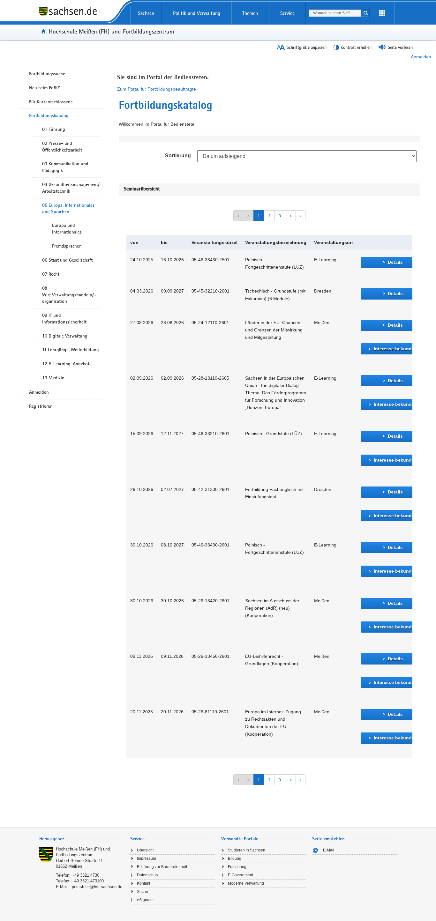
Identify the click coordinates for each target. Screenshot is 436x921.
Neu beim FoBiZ (44, 88)
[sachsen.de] (81, 16)
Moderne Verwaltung (246, 883)
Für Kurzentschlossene (51, 102)
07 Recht (50, 274)
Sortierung (178, 155)
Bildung (234, 858)
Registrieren (41, 406)
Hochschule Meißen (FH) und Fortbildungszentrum (111, 31)
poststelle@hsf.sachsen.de (97, 886)
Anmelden (421, 56)
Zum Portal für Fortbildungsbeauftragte (156, 89)
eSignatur (145, 900)
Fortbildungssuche (47, 74)
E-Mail (328, 850)
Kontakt (143, 883)
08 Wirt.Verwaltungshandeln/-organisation (69, 294)
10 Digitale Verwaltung (64, 336)
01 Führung (53, 129)
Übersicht (145, 850)
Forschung (237, 867)
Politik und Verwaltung (196, 13)
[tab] (81, 839)
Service (287, 13)
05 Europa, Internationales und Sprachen (68, 208)
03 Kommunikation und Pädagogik (65, 167)
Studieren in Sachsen (246, 850)
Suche (142, 891)
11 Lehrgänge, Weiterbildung (70, 350)
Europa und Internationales (67, 228)
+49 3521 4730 (85, 875)
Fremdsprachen (67, 246)
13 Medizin (53, 378)
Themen (250, 13)
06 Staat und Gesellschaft (67, 260)
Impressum (146, 858)
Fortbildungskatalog (49, 115)
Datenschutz (148, 875)
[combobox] (335, 13)
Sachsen (146, 13)
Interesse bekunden (395, 348)
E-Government (240, 875)
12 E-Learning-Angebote (67, 364)
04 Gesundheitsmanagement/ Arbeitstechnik (71, 188)
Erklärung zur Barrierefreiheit (162, 867)
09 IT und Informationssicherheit (64, 318)
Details (395, 262)
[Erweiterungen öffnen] (382, 13)
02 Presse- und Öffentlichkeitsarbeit (62, 146)
